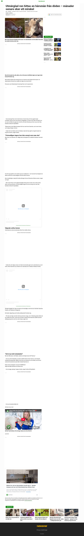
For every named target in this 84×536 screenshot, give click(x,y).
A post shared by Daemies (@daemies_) (23, 225)
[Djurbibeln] (42, 1)
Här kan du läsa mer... (28, 500)
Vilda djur (9, 11)
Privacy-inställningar (42, 530)
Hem (6, 11)
